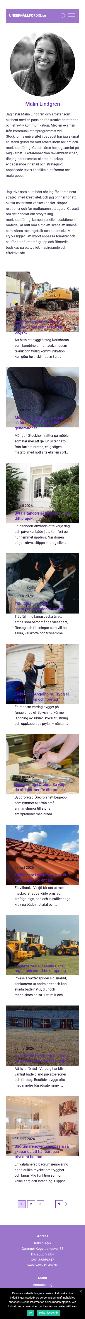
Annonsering (42, 1285)
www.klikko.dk (47, 1265)
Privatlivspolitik (48, 1312)
